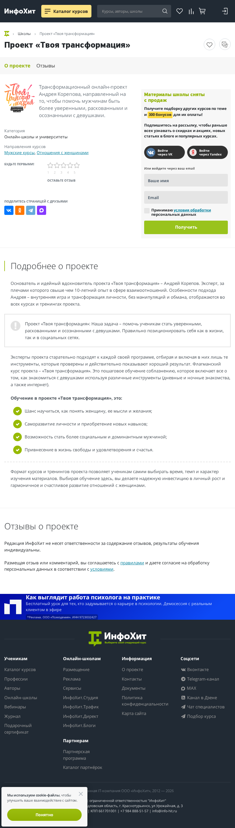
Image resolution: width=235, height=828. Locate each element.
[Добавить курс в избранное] (209, 44)
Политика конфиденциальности (145, 701)
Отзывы (45, 65)
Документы (134, 688)
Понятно (44, 814)
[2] (57, 165)
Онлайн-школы (20, 697)
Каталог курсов (20, 669)
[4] (70, 165)
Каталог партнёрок (82, 767)
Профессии (16, 679)
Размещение (76, 669)
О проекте (17, 65)
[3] (63, 165)
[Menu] (47, 11)
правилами (132, 562)
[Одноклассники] (19, 210)
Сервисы (72, 688)
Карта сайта (134, 713)
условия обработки (192, 210)
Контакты (132, 679)
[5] (77, 165)
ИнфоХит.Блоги (79, 725)
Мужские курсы (19, 152)
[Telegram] (30, 210)
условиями (101, 569)
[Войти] (225, 11)
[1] (50, 165)
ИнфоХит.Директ (80, 716)
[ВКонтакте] (8, 210)
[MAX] (41, 210)
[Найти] (164, 11)
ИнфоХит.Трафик (81, 707)
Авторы (12, 688)
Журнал (12, 716)
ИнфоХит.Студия (80, 697)
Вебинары (15, 707)
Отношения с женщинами (63, 152)
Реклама (72, 679)
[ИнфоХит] (20, 11)
